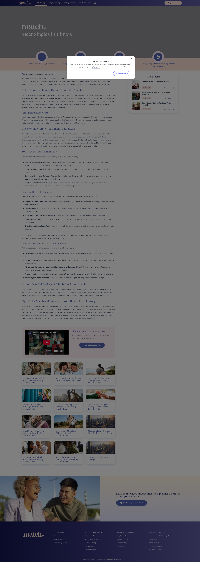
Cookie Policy (95, 67)
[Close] (131, 58)
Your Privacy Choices (121, 73)
